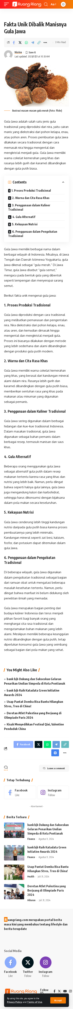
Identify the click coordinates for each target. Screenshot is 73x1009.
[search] (46, 4)
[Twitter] (28, 967)
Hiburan (31, 900)
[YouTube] (65, 991)
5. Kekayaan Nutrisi (25, 224)
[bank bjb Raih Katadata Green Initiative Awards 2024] (14, 852)
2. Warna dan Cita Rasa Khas (30, 198)
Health (30, 876)
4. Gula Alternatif (23, 217)
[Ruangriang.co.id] (27, 4)
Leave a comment (56, 768)
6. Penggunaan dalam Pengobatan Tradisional (32, 234)
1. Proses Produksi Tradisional (31, 190)
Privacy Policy (14, 1002)
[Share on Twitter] (20, 42)
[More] (45, 42)
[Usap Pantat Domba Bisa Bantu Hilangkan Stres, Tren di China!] (14, 872)
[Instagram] (53, 792)
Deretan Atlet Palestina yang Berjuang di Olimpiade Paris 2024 (46, 890)
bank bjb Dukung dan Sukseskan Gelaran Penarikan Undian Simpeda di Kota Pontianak (48, 829)
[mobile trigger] (7, 4)
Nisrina (18, 52)
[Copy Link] (39, 42)
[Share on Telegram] (32, 42)
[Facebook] (20, 792)
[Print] (55, 752)
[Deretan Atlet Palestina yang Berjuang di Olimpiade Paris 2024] (14, 891)
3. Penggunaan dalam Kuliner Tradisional (29, 207)
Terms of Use (34, 1002)
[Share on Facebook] (14, 42)
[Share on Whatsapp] (26, 42)
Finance (31, 838)
